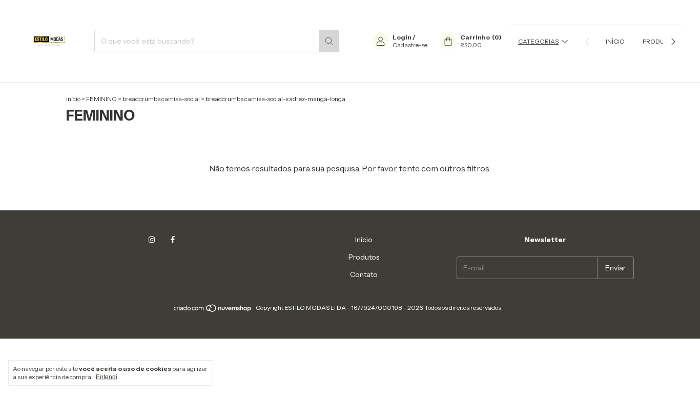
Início (615, 41)
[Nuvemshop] (213, 310)
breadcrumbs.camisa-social (161, 99)
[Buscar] (329, 41)
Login (402, 37)
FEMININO (101, 99)
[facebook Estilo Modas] (172, 239)
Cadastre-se (410, 45)
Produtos (659, 41)
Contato (364, 274)
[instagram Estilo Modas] (151, 239)
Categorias (538, 41)
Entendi (106, 377)
